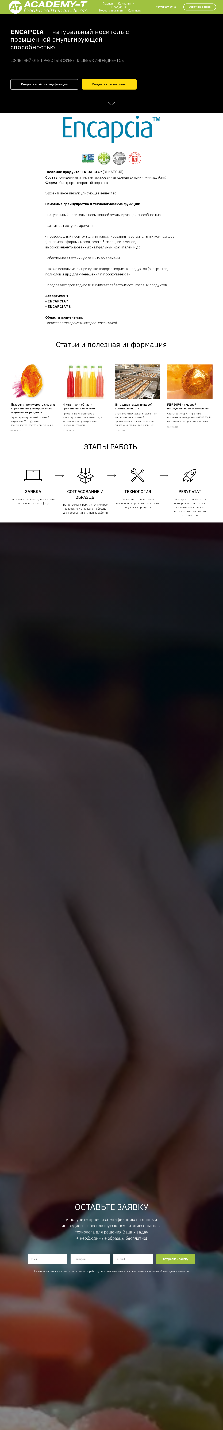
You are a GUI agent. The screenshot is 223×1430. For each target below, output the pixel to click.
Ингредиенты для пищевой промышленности (133, 406)
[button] (199, 6)
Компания (125, 3)
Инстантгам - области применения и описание (79, 406)
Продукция (118, 7)
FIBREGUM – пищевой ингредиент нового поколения (188, 406)
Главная (107, 3)
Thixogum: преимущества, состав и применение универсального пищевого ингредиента (33, 408)
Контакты (134, 10)
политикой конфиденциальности (169, 1271)
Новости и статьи (111, 10)
